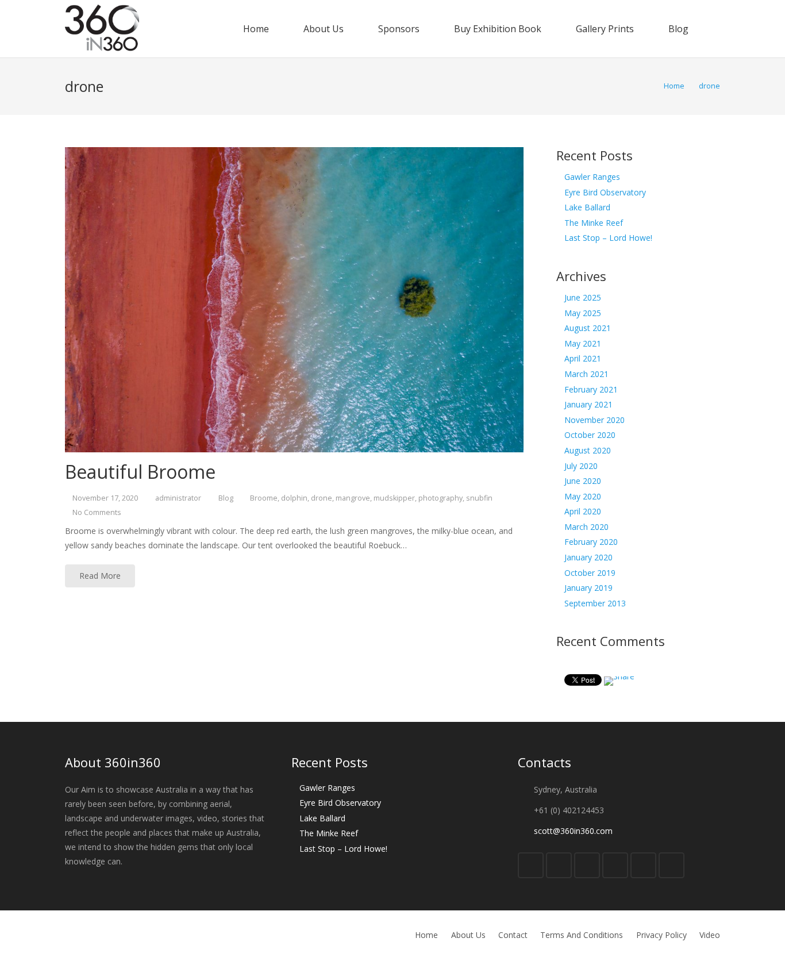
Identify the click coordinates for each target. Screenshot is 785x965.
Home (426, 934)
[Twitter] (559, 865)
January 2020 (588, 557)
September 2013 (595, 603)
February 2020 (591, 541)
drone (321, 498)
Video (709, 934)
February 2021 (591, 389)
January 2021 (588, 404)
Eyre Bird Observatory (605, 192)
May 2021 (582, 343)
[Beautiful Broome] (294, 299)
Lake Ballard (587, 207)
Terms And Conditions (581, 934)
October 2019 (589, 572)
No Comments (96, 512)
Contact (513, 934)
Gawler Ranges (592, 176)
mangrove (353, 498)
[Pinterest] (671, 865)
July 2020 (581, 465)
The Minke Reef (593, 222)
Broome (264, 498)
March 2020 (586, 526)
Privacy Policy (661, 934)
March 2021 (586, 373)
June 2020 (582, 480)
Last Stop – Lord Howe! (608, 237)
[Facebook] (531, 865)
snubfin (479, 498)
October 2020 (589, 434)
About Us (468, 934)
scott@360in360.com (573, 830)
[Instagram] (643, 865)
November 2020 (594, 419)
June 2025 (582, 297)
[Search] (716, 28)
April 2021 (582, 358)
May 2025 (582, 312)
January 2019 (588, 587)
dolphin (294, 498)
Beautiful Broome (140, 471)
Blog (225, 498)
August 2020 (587, 450)
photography (440, 498)
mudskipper (394, 498)
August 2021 (587, 327)
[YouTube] (615, 865)
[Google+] (587, 865)
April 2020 (582, 511)
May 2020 (582, 496)
